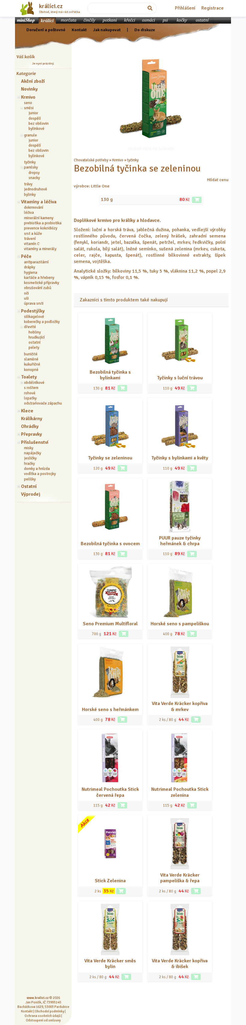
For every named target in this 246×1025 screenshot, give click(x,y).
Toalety (29, 377)
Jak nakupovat (107, 29)
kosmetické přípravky (41, 282)
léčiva (29, 212)
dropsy (34, 172)
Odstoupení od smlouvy (43, 1020)
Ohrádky (30, 426)
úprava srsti (34, 303)
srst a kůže (33, 233)
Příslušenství (34, 442)
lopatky (30, 398)
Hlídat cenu (218, 179)
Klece (27, 411)
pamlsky (31, 167)
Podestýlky (33, 311)
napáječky (32, 453)
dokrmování (33, 207)
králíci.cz (51, 6)
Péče (26, 256)
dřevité (30, 326)
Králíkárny (31, 419)
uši (26, 298)
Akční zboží (33, 81)
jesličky (30, 458)
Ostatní (29, 486)
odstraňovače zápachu (43, 403)
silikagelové (34, 316)
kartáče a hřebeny (39, 277)
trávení (30, 238)
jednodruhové (35, 189)
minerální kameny (38, 218)
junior (33, 113)
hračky (29, 463)
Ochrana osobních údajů (43, 1016)
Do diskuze (144, 29)
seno (28, 102)
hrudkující (36, 337)
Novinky (29, 89)
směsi (29, 108)
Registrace (212, 8)
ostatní (34, 342)
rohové (29, 393)
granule (30, 135)
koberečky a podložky (42, 321)
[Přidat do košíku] (197, 200)
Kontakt (79, 29)
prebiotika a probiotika (43, 223)
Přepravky (31, 434)
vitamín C (32, 243)
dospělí (34, 118)
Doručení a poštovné (45, 29)
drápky (29, 267)
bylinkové (36, 128)
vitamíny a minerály (40, 249)
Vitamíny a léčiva (38, 202)
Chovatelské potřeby (91, 160)
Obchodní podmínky (49, 1011)
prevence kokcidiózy (40, 228)
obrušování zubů (37, 287)
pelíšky (30, 479)
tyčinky (30, 162)
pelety (33, 347)
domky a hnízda (37, 468)
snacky (34, 177)
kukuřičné (32, 364)
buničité (31, 354)
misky (28, 448)
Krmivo (28, 97)
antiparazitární (36, 262)
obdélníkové (34, 382)
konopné (31, 369)
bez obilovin (38, 123)
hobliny (34, 332)
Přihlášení (185, 8)
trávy (28, 184)
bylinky (30, 194)
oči (26, 293)
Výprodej (30, 494)
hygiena (30, 272)
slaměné (31, 359)
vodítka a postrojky (40, 473)
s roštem (31, 387)
